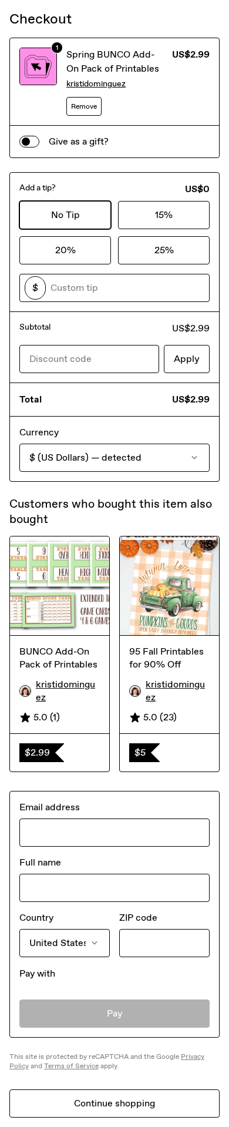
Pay (115, 1013)
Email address (49, 807)
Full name (40, 862)
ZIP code (138, 917)
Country (36, 917)
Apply (187, 358)
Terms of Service (71, 1066)
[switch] (29, 141)
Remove (84, 106)
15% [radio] (164, 214)
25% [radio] (164, 250)
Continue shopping (114, 1103)
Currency (39, 432)
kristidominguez (96, 84)
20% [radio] (65, 250)
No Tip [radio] (65, 214)
